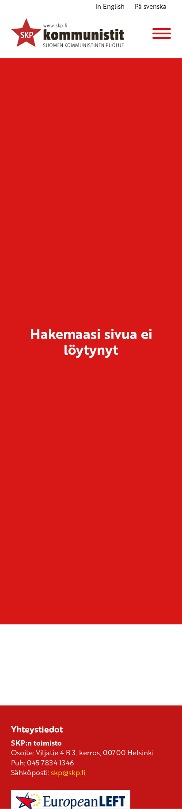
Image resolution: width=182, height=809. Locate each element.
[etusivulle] (67, 33)
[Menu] (161, 33)
